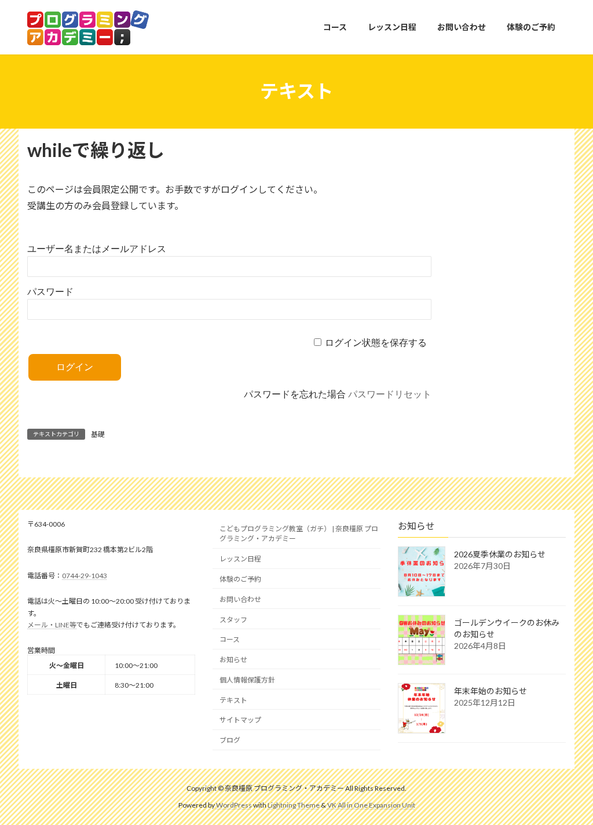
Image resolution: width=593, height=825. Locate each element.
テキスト (233, 699)
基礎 (98, 434)
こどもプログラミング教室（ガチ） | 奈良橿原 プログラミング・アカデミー (298, 533)
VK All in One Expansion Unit (371, 804)
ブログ (229, 740)
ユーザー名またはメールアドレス (96, 249)
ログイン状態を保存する (376, 343)
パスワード (50, 292)
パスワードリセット (389, 394)
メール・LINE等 (51, 624)
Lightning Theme (294, 804)
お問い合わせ (240, 598)
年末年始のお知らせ (490, 691)
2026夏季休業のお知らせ (500, 554)
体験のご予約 (240, 579)
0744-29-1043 (84, 575)
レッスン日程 (240, 558)
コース (229, 639)
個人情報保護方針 (247, 679)
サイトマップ (240, 720)
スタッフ (233, 619)
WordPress (234, 804)
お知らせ (233, 659)
